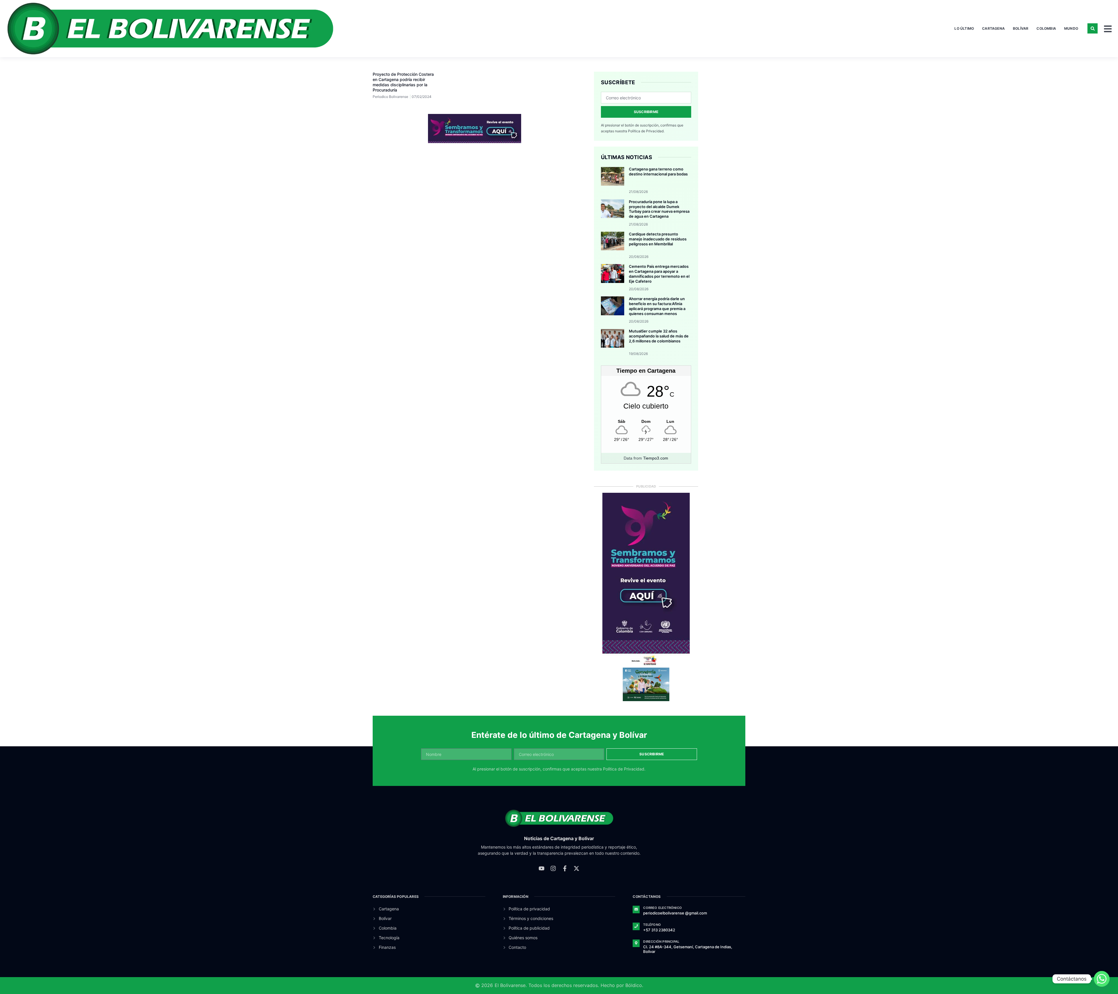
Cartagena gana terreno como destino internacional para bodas (658, 171)
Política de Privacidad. (646, 131)
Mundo (1071, 28)
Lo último (964, 28)
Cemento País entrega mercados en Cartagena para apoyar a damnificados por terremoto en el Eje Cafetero (659, 274)
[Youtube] (541, 868)
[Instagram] (553, 868)
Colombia (1046, 28)
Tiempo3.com (655, 458)
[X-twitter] (576, 868)
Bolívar (1020, 28)
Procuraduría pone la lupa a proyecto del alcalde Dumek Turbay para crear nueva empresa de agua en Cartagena (659, 209)
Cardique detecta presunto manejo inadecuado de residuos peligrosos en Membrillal (658, 239)
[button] (1092, 28)
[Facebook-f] (565, 868)
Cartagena (993, 28)
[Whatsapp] (1102, 979)
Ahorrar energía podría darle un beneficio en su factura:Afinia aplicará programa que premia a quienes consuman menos (657, 306)
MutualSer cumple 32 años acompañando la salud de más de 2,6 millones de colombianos (659, 336)
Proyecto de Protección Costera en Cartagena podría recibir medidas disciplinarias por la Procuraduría (403, 82)
